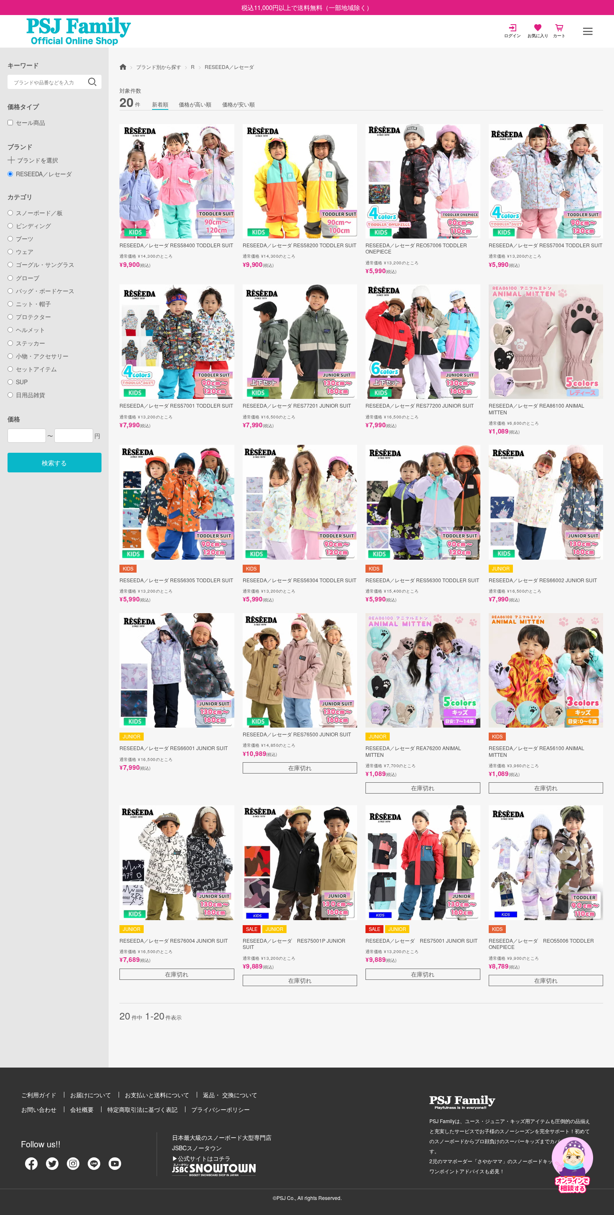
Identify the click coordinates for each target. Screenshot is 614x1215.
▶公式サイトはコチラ (201, 1158)
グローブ (27, 278)
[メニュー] (587, 31)
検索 (92, 82)
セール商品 (30, 122)
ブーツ (24, 238)
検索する (54, 462)
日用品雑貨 (30, 395)
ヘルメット (30, 329)
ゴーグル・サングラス (45, 264)
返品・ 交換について (230, 1095)
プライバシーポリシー (220, 1109)
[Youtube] (115, 1166)
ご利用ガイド (38, 1095)
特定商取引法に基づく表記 (142, 1109)
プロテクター (33, 316)
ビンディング (33, 225)
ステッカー (30, 343)
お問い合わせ (38, 1109)
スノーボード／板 (39, 212)
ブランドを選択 (37, 160)
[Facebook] (31, 1166)
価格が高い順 (195, 104)
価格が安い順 (238, 104)
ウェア (24, 251)
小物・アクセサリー (42, 356)
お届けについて (90, 1095)
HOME (122, 66)
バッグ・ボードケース (45, 291)
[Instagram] (73, 1166)
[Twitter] (52, 1166)
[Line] (94, 1166)
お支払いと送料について (157, 1095)
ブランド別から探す (158, 66)
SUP (22, 382)
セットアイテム (36, 369)
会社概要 (82, 1109)
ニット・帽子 (33, 303)
